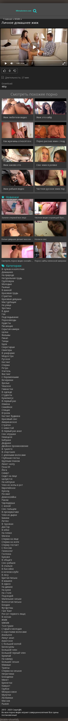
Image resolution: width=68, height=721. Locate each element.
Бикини (5, 517)
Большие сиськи (10, 661)
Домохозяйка (9, 496)
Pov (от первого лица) (13, 613)
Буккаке (6, 556)
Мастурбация (9, 302)
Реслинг (6, 493)
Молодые (7, 284)
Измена (6, 403)
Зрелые (5, 382)
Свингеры (7, 350)
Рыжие (5, 703)
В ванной (7, 290)
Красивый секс (9, 418)
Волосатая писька (11, 601)
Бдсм (4, 344)
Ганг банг (7, 610)
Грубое (5, 688)
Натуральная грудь (12, 278)
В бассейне (8, 568)
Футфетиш (7, 607)
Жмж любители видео (15, 117)
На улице (6, 305)
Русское (6, 359)
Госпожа (6, 553)
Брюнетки (7, 682)
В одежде (7, 391)
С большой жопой (11, 643)
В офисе (6, 583)
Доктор (6, 526)
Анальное (7, 634)
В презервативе (10, 511)
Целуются (7, 478)
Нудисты (6, 323)
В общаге (7, 559)
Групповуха (8, 281)
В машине (7, 580)
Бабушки (6, 439)
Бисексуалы (8, 646)
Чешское (6, 385)
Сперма (6, 364)
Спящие (6, 409)
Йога (4, 469)
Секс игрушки (9, 433)
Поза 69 (6, 466)
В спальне (7, 565)
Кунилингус (8, 397)
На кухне (6, 589)
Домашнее (7, 272)
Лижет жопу (8, 463)
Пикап (5, 338)
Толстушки (7, 625)
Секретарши (8, 347)
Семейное (7, 406)
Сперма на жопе (10, 541)
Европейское (8, 487)
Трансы (5, 667)
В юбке (5, 529)
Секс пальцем (9, 508)
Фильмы (6, 335)
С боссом (7, 547)
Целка (5, 332)
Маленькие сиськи (11, 598)
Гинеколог (7, 550)
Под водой (7, 595)
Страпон (6, 424)
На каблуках (8, 481)
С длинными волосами (14, 454)
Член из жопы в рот (12, 484)
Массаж (6, 700)
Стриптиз (7, 296)
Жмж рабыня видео (13, 188)
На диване (7, 586)
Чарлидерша (8, 502)
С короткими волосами (14, 631)
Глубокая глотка (11, 457)
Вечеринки (7, 379)
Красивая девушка (11, 299)
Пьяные (6, 287)
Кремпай (6, 655)
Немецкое (7, 436)
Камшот (6, 685)
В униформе (8, 353)
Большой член (9, 649)
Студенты (7, 394)
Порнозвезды (9, 320)
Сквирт (5, 472)
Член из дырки (9, 514)
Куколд (5, 490)
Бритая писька (9, 577)
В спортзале (8, 451)
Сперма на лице (10, 538)
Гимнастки (7, 388)
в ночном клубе (10, 571)
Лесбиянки (7, 697)
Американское (9, 421)
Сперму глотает (10, 544)
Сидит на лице (9, 475)
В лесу (5, 574)
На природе (8, 275)
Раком (5, 499)
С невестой (8, 427)
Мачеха (6, 535)
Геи (3, 314)
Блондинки (7, 676)
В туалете (7, 448)
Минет (5, 679)
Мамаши (6, 664)
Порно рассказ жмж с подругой (50, 141)
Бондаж (6, 604)
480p (4, 86)
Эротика (6, 308)
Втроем (6, 412)
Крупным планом (11, 460)
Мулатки (6, 694)
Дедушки (6, 442)
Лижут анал (8, 637)
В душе (5, 311)
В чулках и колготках (13, 269)
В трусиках (7, 523)
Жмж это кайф (44, 117)
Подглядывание (10, 317)
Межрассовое (9, 691)
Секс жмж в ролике (46, 164)
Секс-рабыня (8, 562)
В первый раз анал (12, 430)
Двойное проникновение (15, 445)
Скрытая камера (10, 329)
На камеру (7, 658)
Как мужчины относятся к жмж (17, 141)
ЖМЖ (4, 619)
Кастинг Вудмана (11, 415)
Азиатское (7, 640)
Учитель (6, 370)
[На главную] (24, 11)
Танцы (5, 341)
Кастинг (6, 361)
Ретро (5, 367)
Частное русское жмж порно (50, 188)
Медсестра (7, 356)
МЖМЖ (5, 622)
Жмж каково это (12, 164)
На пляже (7, 532)
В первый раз (9, 400)
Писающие (7, 326)
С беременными (10, 376)
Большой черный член (14, 652)
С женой (6, 505)
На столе (6, 592)
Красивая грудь (10, 293)
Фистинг (6, 373)
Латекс (5, 520)
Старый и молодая (12, 628)
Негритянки (8, 673)
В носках (6, 616)
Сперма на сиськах (12, 670)
